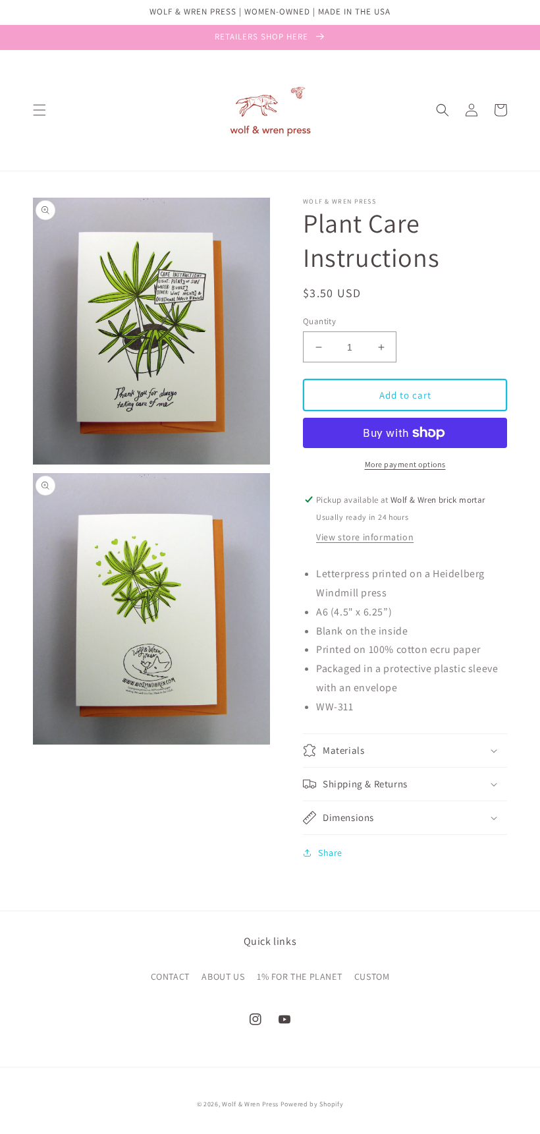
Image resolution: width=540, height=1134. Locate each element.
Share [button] (330, 853)
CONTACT (170, 976)
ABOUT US (223, 976)
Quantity (319, 321)
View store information (365, 537)
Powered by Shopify (312, 1104)
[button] (39, 110)
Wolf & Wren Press (250, 1104)
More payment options (405, 464)
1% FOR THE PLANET (299, 976)
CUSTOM (372, 976)
